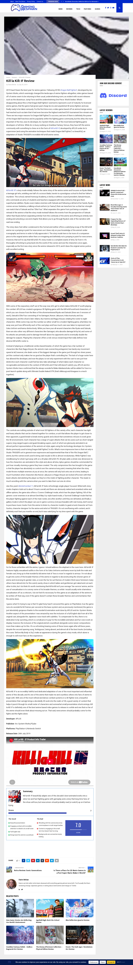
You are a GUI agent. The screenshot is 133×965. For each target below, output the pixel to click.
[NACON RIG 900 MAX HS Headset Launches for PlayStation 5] (105, 248)
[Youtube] (113, 8)
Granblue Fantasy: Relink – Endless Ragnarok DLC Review (19, 948)
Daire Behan (12, 84)
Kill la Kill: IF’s (11, 190)
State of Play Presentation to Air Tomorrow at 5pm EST (118, 260)
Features (87, 9)
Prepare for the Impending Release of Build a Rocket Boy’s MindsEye (118, 222)
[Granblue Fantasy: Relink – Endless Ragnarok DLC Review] (106, 138)
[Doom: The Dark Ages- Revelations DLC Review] (106, 161)
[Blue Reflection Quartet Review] (120, 119)
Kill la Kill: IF (55, 128)
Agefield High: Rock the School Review (47, 921)
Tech (78, 9)
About (12, 1)
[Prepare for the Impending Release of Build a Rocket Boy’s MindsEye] (105, 221)
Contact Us (40, 1)
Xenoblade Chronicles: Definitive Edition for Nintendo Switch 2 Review (120, 171)
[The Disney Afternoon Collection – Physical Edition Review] (120, 138)
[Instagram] (111, 8)
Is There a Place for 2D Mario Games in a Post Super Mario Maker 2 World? (70, 872)
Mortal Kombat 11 (26, 486)
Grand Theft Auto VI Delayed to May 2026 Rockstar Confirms (118, 235)
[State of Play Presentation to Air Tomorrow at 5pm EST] (105, 260)
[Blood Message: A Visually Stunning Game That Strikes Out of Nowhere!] (105, 207)
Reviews (69, 9)
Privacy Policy (31, 1)
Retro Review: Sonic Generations (28, 870)
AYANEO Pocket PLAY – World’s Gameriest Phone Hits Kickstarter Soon (118, 193)
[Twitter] (108, 8)
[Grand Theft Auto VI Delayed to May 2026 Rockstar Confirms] (105, 236)
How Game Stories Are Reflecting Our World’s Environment (18, 921)
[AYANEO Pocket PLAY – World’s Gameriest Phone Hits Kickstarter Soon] (105, 193)
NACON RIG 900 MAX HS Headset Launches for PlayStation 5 (119, 248)
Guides (97, 9)
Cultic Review (69, 2)
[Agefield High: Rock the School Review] (106, 119)
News (60, 9)
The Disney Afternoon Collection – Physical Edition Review (49, 948)
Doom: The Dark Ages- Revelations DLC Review (79, 948)
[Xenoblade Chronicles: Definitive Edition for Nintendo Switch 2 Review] (120, 161)
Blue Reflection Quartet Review (77, 920)
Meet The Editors (20, 1)
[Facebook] (106, 8)
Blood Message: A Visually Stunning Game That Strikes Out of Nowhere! (119, 208)
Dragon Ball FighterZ (69, 90)
